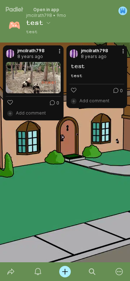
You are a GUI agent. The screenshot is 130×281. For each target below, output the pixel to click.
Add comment (31, 113)
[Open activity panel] (38, 271)
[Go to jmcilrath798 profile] (10, 53)
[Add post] (65, 271)
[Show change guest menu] (122, 11)
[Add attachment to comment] (10, 113)
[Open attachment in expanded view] (33, 77)
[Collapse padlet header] (48, 23)
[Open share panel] (10, 271)
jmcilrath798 (39, 15)
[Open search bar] (92, 272)
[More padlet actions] (119, 271)
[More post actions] (55, 54)
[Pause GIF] (55, 87)
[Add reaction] (10, 102)
